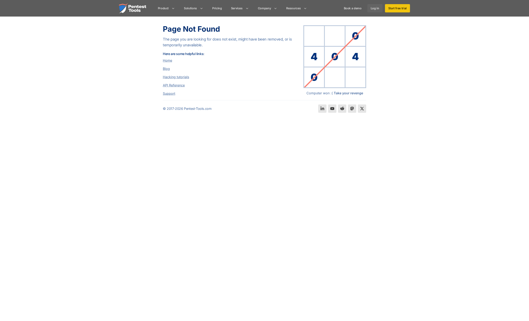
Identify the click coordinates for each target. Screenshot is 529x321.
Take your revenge (348, 93)
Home (167, 60)
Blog (166, 69)
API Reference (174, 85)
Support (169, 93)
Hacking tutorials (176, 77)
